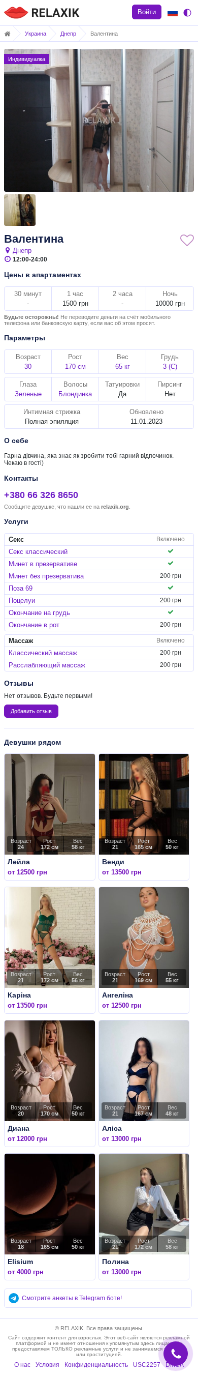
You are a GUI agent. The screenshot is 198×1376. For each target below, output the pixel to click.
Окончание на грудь (39, 613)
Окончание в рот (34, 625)
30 (27, 366)
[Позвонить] (176, 1346)
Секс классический (38, 551)
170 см (75, 366)
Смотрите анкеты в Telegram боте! (72, 1298)
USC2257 (146, 1364)
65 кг (122, 366)
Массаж (21, 641)
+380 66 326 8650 (41, 495)
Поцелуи (22, 600)
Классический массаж (43, 653)
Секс (16, 539)
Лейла (19, 862)
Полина (115, 1261)
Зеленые (28, 394)
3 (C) (170, 366)
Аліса (112, 1128)
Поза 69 (20, 588)
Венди (113, 862)
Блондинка (75, 394)
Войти (147, 12)
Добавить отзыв (31, 711)
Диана (18, 1128)
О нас (22, 1364)
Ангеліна (117, 995)
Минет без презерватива (46, 576)
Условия (47, 1364)
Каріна (19, 995)
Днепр (68, 34)
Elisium (20, 1261)
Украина (35, 34)
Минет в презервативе (43, 564)
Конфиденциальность (96, 1364)
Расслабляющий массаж (47, 665)
